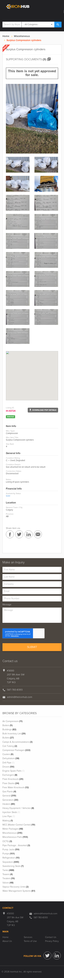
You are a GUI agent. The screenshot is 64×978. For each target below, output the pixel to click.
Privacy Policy (52, 941)
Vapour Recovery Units (15, 887)
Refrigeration (11, 858)
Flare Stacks (10, 783)
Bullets (8, 738)
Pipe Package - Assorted (16, 845)
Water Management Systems (18, 891)
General (9, 796)
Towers (7, 874)
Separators (10, 862)
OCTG (7, 841)
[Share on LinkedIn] (28, 534)
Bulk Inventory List (14, 734)
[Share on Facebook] (10, 534)
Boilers (7, 725)
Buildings (9, 729)
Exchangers (9, 775)
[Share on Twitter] (19, 534)
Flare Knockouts (12, 779)
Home (5, 36)
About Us (7, 941)
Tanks (8, 870)
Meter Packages (12, 829)
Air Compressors (12, 721)
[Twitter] (47, 955)
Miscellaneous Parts (15, 837)
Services (28, 937)
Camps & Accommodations (17, 742)
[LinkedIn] (57, 955)
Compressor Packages (16, 750)
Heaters (8, 804)
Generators (10, 800)
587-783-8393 (14, 690)
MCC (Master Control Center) (18, 825)
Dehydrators (10, 758)
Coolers (7, 754)
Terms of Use (30, 941)
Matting (7, 821)
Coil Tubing (9, 746)
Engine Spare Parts (13, 771)
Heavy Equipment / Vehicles (18, 808)
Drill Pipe (8, 763)
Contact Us (50, 937)
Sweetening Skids (13, 866)
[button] (43, 410)
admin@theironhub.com (19, 697)
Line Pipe (8, 816)
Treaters (8, 878)
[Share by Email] (38, 534)
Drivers (8, 767)
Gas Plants (9, 791)
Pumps (8, 854)
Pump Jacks (10, 849)
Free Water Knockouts (15, 787)
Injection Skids (11, 812)
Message (6, 604)
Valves (7, 883)
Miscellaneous (22, 36)
